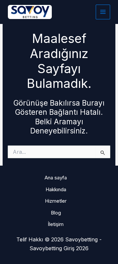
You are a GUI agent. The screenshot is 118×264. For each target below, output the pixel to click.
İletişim (56, 224)
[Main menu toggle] (103, 12)
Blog (56, 213)
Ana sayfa (56, 177)
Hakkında (56, 189)
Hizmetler (56, 201)
